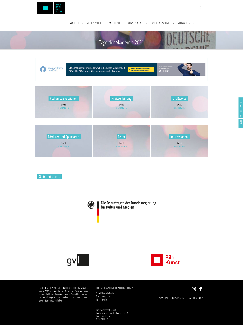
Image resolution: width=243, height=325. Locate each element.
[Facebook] (200, 290)
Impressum (178, 297)
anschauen (63, 107)
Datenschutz (195, 297)
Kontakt (163, 297)
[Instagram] (193, 290)
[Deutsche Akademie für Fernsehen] (51, 7)
